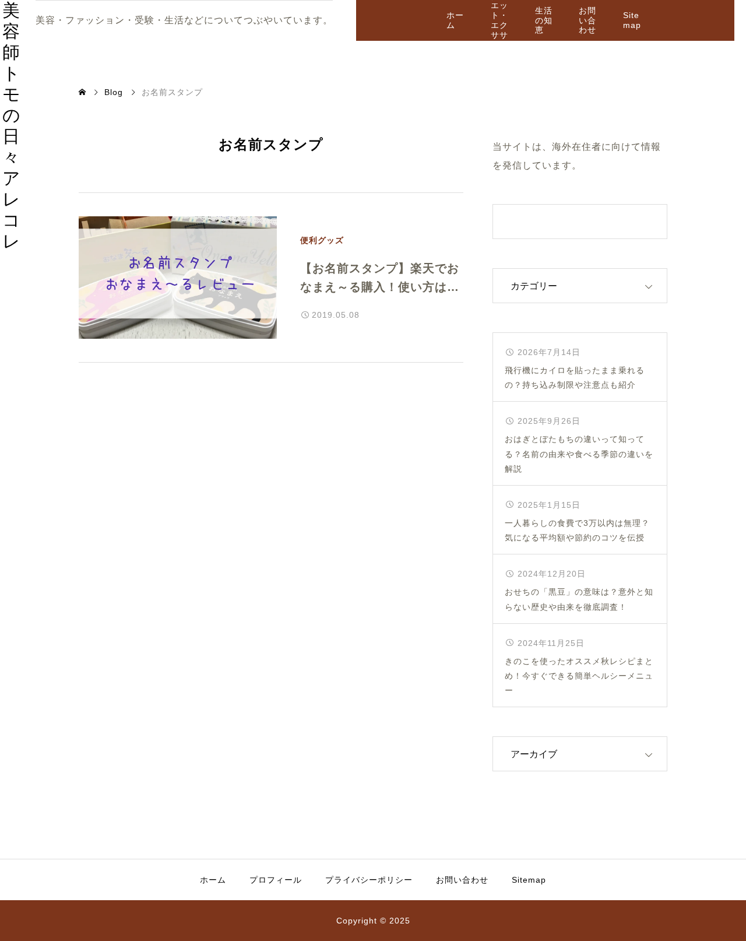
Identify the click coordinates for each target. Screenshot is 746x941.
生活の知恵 (544, 20)
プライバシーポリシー (369, 879)
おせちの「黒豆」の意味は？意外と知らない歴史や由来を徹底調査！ (579, 599)
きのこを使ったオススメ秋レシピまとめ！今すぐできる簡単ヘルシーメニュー (579, 675)
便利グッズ (322, 240)
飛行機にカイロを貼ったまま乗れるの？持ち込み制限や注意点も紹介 (575, 377)
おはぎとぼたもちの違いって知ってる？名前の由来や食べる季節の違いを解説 (579, 453)
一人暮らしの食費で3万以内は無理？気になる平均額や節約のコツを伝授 (577, 530)
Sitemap (632, 20)
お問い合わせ (587, 20)
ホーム (455, 20)
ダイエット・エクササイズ (499, 20)
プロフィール (275, 879)
